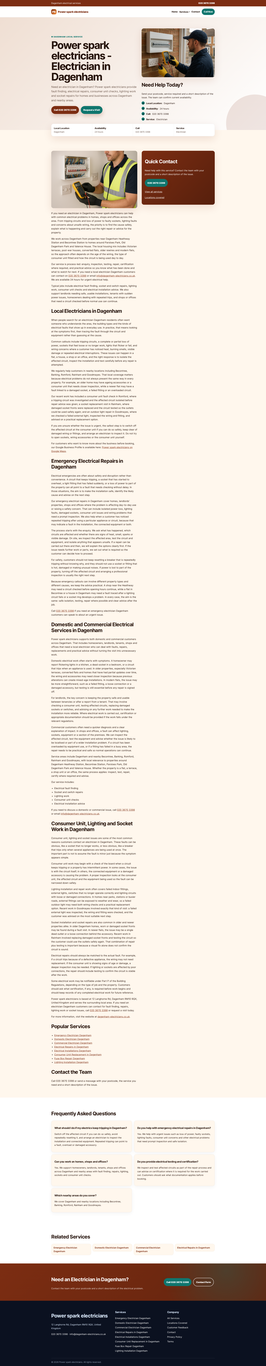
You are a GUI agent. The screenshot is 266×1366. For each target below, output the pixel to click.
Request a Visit (91, 110)
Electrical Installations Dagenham (72, 1050)
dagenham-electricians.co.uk (114, 1016)
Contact (195, 11)
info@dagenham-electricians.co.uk (115, 275)
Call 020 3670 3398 (65, 110)
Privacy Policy (174, 1337)
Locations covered (154, 197)
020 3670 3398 (206, 3)
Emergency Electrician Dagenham (72, 1035)
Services (184, 12)
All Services (173, 1318)
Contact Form (203, 1282)
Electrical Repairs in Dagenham (71, 1046)
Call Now (208, 11)
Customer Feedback (177, 1327)
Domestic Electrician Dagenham (71, 1039)
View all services (153, 191)
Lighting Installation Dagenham (71, 1062)
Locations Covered (177, 1323)
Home (175, 11)
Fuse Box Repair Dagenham (69, 1058)
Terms (170, 1341)
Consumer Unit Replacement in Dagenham (78, 1054)
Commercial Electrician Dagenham (73, 1043)
